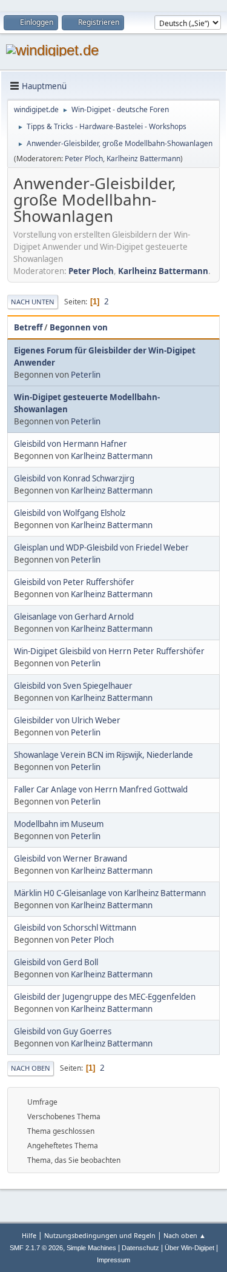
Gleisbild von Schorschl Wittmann (75, 927)
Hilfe (29, 1235)
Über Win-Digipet (189, 1247)
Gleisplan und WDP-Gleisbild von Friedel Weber (101, 547)
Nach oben (30, 1068)
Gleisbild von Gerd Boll (56, 962)
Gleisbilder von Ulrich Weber (67, 720)
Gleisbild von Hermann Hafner (70, 443)
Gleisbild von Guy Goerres (62, 1031)
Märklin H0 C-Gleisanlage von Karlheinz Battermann (110, 893)
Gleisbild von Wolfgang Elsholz (69, 512)
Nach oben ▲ (184, 1235)
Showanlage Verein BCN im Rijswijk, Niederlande (103, 754)
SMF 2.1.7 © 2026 (36, 1247)
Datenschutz (140, 1247)
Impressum (113, 1260)
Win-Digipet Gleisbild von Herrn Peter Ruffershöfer (109, 651)
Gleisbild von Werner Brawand (70, 858)
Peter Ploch (84, 158)
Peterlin (85, 374)
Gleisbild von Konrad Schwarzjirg (74, 478)
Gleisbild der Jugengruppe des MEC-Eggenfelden (105, 996)
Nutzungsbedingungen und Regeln (100, 1235)
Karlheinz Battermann (143, 158)
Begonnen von (79, 327)
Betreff (28, 327)
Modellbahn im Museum (59, 823)
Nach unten (32, 301)
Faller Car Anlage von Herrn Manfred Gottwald (101, 789)
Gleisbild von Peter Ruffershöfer (74, 582)
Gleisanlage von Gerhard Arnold (74, 616)
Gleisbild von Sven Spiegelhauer (73, 685)
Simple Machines (91, 1247)
